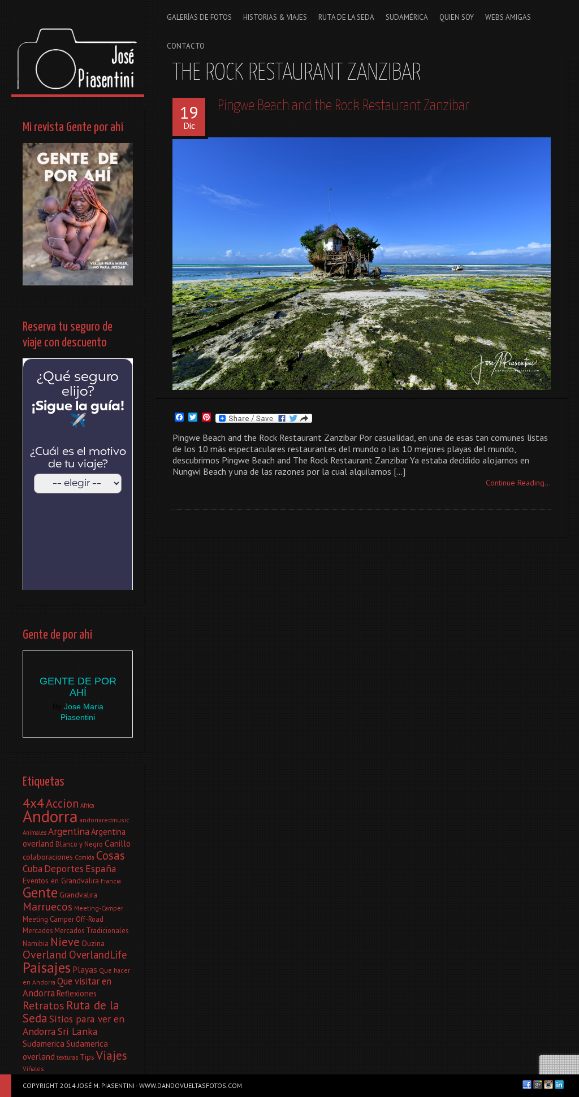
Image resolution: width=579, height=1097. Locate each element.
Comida (84, 857)
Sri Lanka (78, 1031)
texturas (67, 1057)
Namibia (36, 943)
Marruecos (47, 906)
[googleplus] (537, 1084)
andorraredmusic (104, 820)
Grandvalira (78, 895)
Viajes (111, 1055)
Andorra (50, 816)
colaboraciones (48, 857)
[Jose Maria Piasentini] (77, 47)
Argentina (68, 831)
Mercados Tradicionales (91, 930)
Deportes (64, 868)
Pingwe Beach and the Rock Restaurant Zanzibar (343, 106)
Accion (62, 803)
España (100, 868)
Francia (111, 881)
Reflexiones (77, 993)
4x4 (33, 802)
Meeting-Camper (98, 908)
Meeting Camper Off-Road (63, 918)
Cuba (32, 868)
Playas (84, 969)
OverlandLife (98, 954)
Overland (45, 954)
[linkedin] (559, 1084)
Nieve (65, 941)
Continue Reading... (518, 483)
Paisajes (47, 967)
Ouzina (93, 943)
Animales (34, 832)
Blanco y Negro (79, 843)
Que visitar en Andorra (67, 987)
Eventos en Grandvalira (61, 880)
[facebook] (527, 1084)
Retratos (43, 1005)
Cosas (110, 855)
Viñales (33, 1068)
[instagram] (548, 1084)
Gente (40, 892)
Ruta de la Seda (71, 1012)
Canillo (118, 843)
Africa (87, 805)
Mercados (38, 930)
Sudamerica (43, 1043)
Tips (87, 1057)
